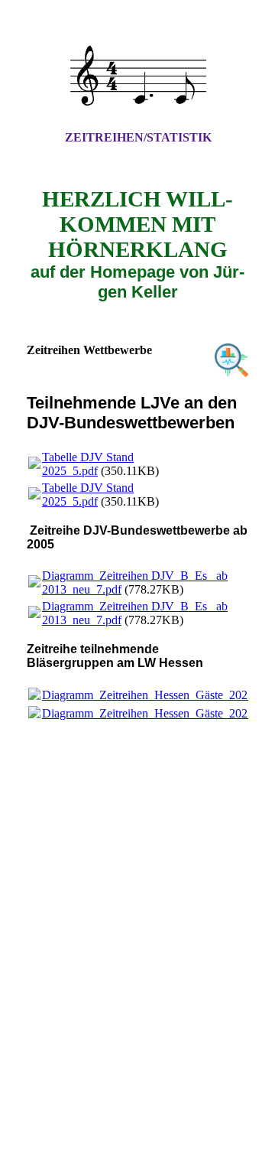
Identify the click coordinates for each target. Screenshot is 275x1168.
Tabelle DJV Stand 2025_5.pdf (88, 464)
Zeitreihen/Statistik (138, 137)
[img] (137, 78)
